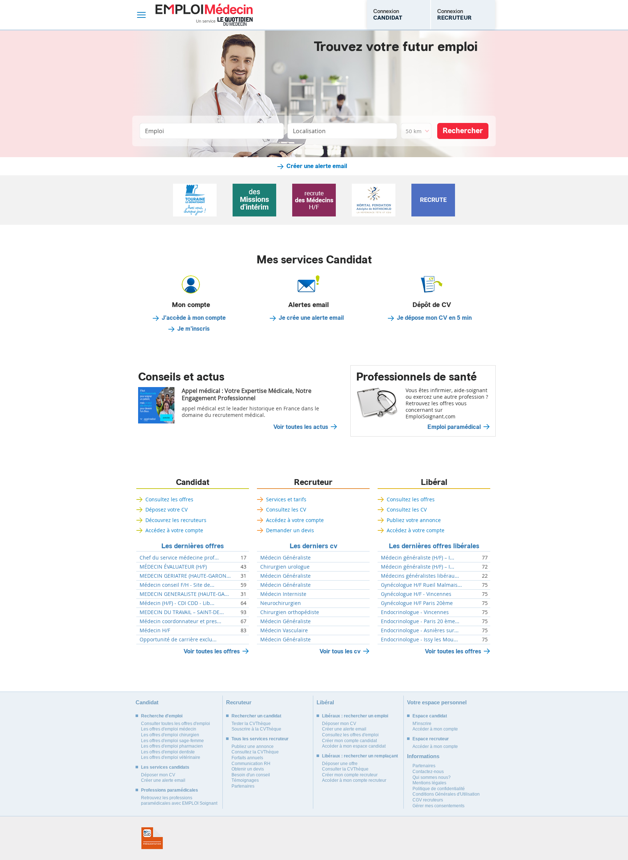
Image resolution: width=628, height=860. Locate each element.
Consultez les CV (286, 509)
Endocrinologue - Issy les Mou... (419, 639)
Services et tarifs (286, 499)
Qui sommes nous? (431, 777)
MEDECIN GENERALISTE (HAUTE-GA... (184, 594)
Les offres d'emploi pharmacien (172, 746)
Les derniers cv (313, 546)
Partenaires (243, 786)
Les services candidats (165, 767)
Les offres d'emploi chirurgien (170, 734)
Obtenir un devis (248, 769)
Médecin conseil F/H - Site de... (177, 585)
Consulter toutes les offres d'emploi (175, 723)
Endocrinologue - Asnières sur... (420, 630)
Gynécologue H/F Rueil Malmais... (421, 585)
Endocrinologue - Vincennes (415, 612)
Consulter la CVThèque (345, 769)
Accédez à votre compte (174, 530)
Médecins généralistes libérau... (420, 576)
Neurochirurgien (280, 603)
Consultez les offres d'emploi (350, 734)
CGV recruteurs (427, 800)
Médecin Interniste (283, 594)
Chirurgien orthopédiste (289, 612)
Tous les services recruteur (260, 738)
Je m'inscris (193, 329)
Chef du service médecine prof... (179, 557)
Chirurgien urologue (285, 567)
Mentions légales (429, 782)
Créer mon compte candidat (349, 740)
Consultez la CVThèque (255, 752)
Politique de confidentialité (438, 788)
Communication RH (251, 763)
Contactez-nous (428, 771)
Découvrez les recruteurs (175, 520)
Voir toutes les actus (300, 427)
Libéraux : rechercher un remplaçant (360, 756)
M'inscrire (421, 723)
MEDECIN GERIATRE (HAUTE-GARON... (185, 576)
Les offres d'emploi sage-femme (172, 740)
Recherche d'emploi (161, 715)
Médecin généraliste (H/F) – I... (417, 557)
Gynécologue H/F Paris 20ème (417, 603)
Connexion (387, 14)
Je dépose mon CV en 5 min (434, 318)
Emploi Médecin (204, 14)
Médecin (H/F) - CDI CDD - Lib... (177, 603)
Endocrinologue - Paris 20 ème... (420, 621)
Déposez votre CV (166, 509)
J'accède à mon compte (194, 318)
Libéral (434, 482)
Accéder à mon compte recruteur (354, 780)
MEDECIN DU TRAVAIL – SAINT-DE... (182, 612)
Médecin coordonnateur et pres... (180, 621)
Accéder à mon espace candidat (354, 746)
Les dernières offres (192, 546)
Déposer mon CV (158, 774)
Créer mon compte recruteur (350, 774)
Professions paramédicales (169, 790)
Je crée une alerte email (311, 318)
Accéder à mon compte (435, 729)
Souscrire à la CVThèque (256, 729)
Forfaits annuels (247, 757)
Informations (423, 756)
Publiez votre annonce (414, 520)
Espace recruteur (430, 738)
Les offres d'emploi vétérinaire (170, 757)
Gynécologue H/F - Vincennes (416, 594)
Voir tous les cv (340, 651)
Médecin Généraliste (285, 557)
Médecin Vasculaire (284, 630)
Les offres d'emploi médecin (168, 729)
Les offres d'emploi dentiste (168, 752)
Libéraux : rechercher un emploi (355, 715)
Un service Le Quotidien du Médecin (224, 21)
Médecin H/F (155, 630)
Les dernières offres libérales (434, 546)
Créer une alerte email (316, 166)
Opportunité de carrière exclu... (178, 639)
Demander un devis (290, 530)
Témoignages (245, 780)
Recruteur (313, 482)
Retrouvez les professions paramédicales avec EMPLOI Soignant (179, 800)
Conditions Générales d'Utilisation (446, 794)
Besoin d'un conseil (251, 774)
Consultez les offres (169, 499)
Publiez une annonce (253, 746)
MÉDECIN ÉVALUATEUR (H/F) (173, 567)
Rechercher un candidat (256, 715)
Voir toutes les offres (212, 651)
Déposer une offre (340, 763)
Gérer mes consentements (438, 805)
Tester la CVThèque (251, 723)
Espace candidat (429, 715)
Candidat (192, 482)
